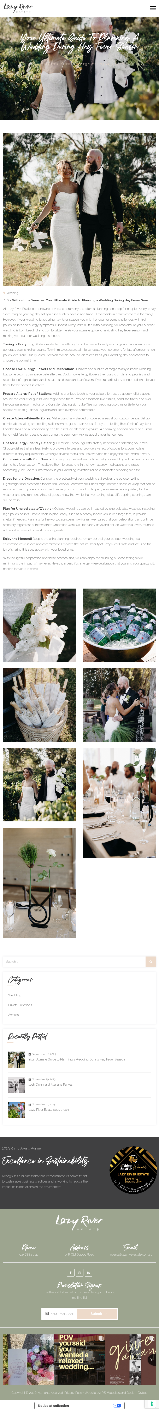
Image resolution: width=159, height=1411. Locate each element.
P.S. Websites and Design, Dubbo (124, 1393)
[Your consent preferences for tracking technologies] (152, 1404)
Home (23, 64)
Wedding (14, 995)
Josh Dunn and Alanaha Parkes (50, 1084)
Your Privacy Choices (93, 1406)
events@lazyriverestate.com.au (131, 1254)
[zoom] (39, 625)
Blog (34, 64)
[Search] (151, 962)
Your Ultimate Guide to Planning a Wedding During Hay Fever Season (77, 1059)
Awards (13, 1015)
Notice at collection (53, 1406)
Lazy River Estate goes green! (49, 1110)
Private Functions (20, 1005)
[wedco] (18, 8)
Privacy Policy (73, 1393)
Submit (96, 1314)
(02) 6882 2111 (28, 1254)
